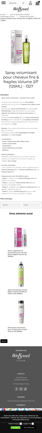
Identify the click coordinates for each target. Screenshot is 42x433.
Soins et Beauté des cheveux (20, 14)
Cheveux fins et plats (26, 16)
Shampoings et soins (7, 16)
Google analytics (13, 424)
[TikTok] (25, 389)
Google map (27, 424)
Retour (4, 341)
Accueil (2, 14)
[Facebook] (16, 389)
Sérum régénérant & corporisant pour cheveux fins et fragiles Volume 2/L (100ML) (17, 253)
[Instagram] (21, 389)
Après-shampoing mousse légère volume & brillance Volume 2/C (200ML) (17, 291)
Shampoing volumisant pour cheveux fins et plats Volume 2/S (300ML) (17, 329)
